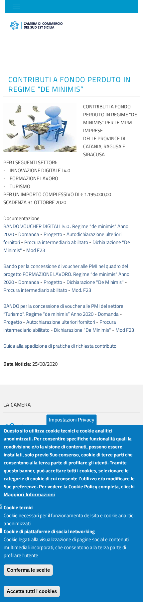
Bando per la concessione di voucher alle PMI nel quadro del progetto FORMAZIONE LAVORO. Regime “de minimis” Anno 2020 (66, 274)
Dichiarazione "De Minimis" (95, 282)
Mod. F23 (81, 290)
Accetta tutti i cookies (32, 591)
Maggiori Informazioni (29, 494)
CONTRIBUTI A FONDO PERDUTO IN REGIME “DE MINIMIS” (69, 84)
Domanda (28, 234)
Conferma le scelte (28, 570)
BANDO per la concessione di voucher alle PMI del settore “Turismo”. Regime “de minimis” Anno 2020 (63, 310)
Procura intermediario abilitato (56, 242)
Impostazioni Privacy (71, 419)
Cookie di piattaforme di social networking (49, 531)
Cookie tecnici (19, 507)
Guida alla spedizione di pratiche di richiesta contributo (59, 346)
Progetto (53, 234)
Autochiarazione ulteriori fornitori (60, 322)
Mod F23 (35, 250)
